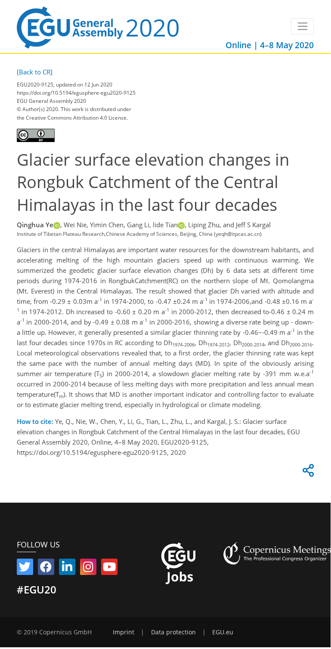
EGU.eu (222, 632)
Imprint (123, 632)
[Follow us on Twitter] (25, 568)
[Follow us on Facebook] (46, 568)
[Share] (307, 472)
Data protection (173, 632)
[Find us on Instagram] (88, 568)
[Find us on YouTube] (109, 568)
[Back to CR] (35, 72)
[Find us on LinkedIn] (67, 568)
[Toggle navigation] (302, 26)
